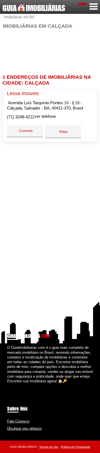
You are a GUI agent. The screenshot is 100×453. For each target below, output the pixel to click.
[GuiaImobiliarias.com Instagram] (13, 386)
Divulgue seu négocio (24, 428)
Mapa (63, 132)
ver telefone (45, 116)
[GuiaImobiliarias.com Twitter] (11, 386)
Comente (25, 131)
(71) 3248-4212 (20, 116)
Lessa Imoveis (23, 93)
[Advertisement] (50, 49)
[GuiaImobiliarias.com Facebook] (8, 386)
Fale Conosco (18, 421)
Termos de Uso (48, 446)
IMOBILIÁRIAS (33, 8)
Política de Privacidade (75, 446)
